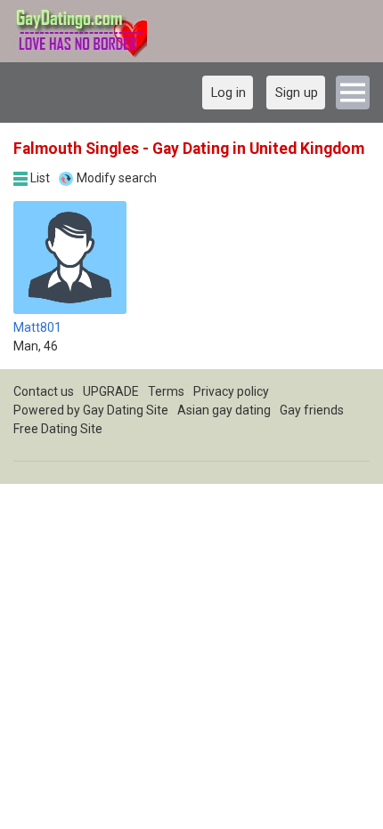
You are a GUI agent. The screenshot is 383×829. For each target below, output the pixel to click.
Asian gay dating (224, 410)
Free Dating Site (57, 429)
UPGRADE (111, 391)
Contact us (43, 391)
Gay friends (312, 410)
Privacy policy (231, 391)
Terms (166, 391)
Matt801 (37, 327)
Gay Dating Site (125, 410)
